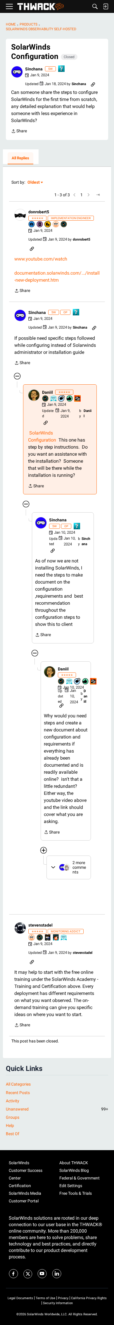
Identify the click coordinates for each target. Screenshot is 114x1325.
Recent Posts (18, 1092)
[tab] (20, 158)
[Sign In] (105, 6)
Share (19, 132)
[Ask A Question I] (61, 69)
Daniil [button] (47, 392)
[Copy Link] (92, 84)
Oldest (33, 182)
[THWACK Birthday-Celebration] (77, 399)
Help (10, 1125)
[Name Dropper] (40, 224)
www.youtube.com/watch (40, 259)
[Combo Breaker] (47, 224)
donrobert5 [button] (38, 211)
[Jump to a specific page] (98, 195)
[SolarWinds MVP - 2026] (56, 224)
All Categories (18, 1084)
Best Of (12, 1133)
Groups (12, 1117)
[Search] (95, 6)
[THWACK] (40, 6)
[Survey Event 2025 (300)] (53, 399)
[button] (17, 72)
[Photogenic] (31, 224)
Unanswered (57, 1109)
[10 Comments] (61, 399)
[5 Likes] (69, 399)
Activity (12, 1100)
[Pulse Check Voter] (64, 224)
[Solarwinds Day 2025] (56, 938)
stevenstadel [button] (40, 925)
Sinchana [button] (34, 69)
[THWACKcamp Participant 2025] (47, 938)
